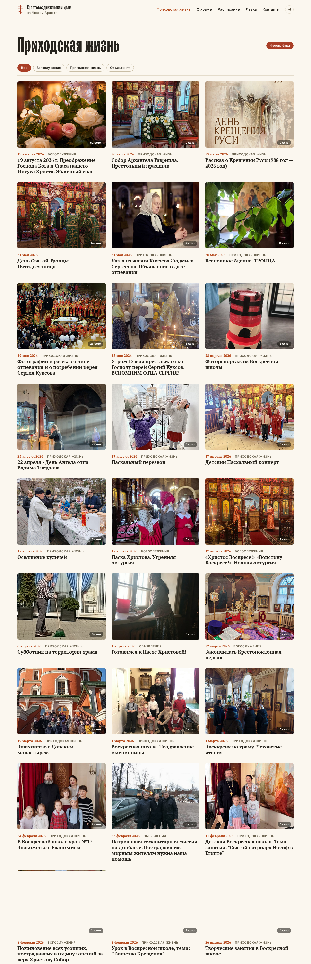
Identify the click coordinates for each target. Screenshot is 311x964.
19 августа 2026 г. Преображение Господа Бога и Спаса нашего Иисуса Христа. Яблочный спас (56, 166)
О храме (204, 9)
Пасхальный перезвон (138, 462)
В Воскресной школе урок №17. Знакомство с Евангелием (55, 844)
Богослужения (49, 68)
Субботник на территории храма (57, 652)
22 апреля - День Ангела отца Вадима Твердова (52, 465)
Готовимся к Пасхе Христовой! (149, 652)
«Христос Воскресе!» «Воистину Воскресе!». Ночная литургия (243, 560)
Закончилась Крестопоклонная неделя (243, 655)
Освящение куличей (42, 557)
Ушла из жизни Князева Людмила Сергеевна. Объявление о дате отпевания (153, 266)
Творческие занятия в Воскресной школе (246, 951)
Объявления (120, 68)
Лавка (251, 9)
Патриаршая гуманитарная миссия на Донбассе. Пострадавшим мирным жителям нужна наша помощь (154, 850)
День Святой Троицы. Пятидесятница (43, 263)
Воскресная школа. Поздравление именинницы (153, 749)
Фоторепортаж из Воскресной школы (241, 364)
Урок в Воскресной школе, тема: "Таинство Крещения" (151, 951)
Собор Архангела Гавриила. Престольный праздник (145, 163)
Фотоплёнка (280, 45)
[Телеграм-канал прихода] (289, 9)
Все (24, 68)
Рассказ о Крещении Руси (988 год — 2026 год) (249, 163)
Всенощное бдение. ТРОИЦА (240, 260)
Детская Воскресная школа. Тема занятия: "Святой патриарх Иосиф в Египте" (249, 847)
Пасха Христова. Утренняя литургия (144, 560)
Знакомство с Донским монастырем (45, 749)
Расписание (229, 9)
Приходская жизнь (174, 9)
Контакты (271, 9)
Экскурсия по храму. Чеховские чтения (243, 749)
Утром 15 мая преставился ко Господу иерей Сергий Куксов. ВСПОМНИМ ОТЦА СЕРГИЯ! (148, 367)
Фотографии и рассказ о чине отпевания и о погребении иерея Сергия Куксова (57, 367)
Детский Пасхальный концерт (242, 462)
